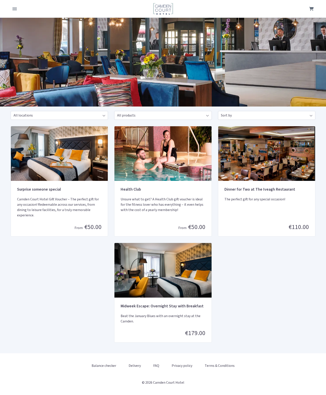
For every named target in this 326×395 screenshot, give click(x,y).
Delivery (135, 365)
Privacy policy (182, 365)
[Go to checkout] (311, 9)
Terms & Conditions (220, 365)
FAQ (156, 365)
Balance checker (104, 365)
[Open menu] (15, 9)
